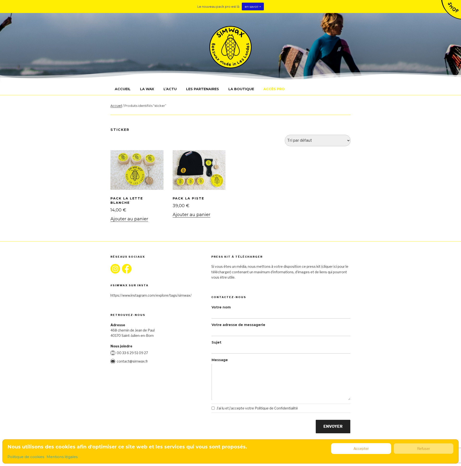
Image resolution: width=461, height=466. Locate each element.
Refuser (423, 449)
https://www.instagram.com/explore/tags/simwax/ (151, 295)
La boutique (241, 89)
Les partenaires (202, 89)
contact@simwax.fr (132, 361)
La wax (147, 89)
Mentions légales (62, 456)
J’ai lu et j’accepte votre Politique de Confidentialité (257, 408)
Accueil (123, 89)
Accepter (361, 449)
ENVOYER (333, 426)
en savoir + (253, 6)
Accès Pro (274, 89)
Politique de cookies (25, 456)
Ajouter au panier (129, 219)
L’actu (170, 89)
